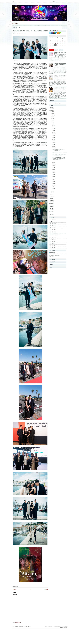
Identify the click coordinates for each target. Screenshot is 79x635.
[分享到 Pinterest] (17, 586)
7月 (52, 120)
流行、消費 (51, 223)
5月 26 (53, 133)
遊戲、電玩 (51, 237)
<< (55, 35)
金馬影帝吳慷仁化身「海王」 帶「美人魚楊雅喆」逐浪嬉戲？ (30, 31)
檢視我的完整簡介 (51, 256)
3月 (52, 192)
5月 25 (53, 135)
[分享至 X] (15, 586)
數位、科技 (51, 241)
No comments (23, 33)
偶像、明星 (51, 231)
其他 (19, 27)
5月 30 (53, 126)
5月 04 (53, 183)
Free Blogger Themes (64, 626)
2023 (51, 198)
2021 (51, 201)
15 (62, 41)
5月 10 (53, 172)
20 (57, 43)
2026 (51, 107)
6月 (52, 122)
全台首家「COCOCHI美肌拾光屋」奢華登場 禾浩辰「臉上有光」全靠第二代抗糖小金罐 (60, 76)
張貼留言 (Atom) (18, 622)
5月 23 (53, 139)
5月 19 (53, 146)
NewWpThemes (50, 626)
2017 (51, 208)
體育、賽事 (15, 27)
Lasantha (59, 626)
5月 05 (53, 181)
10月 (52, 115)
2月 (52, 194)
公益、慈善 (51, 219)
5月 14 (53, 165)
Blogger (29, 626)
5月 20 (53, 144)
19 (55, 43)
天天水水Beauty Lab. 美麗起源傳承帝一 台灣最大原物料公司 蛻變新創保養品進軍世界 (60, 64)
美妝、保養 (51, 225)
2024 (51, 110)
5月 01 (53, 188)
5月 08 (53, 176)
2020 (51, 203)
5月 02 (53, 186)
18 (52, 43)
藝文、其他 (51, 245)
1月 (52, 196)
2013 (51, 214)
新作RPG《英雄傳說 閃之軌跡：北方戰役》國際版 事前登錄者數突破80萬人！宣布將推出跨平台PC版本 (59, 158)
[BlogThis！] (14, 586)
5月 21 (53, 142)
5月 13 (53, 167)
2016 (51, 209)
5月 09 (53, 174)
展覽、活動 (51, 227)
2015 (51, 211)
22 (62, 43)
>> (59, 35)
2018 (51, 206)
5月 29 (53, 128)
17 (50, 43)
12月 (52, 111)
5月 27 (53, 132)
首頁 (13, 1)
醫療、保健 (51, 243)
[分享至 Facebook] (16, 586)
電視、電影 (18, 33)
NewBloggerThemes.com (63, 627)
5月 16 (53, 162)
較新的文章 (14, 589)
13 (57, 41)
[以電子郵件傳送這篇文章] (13, 586)
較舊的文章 (46, 589)
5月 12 (53, 169)
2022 (51, 200)
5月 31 (53, 125)
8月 (52, 118)
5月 (52, 123)
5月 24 (53, 137)
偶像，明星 (51, 229)
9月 (52, 116)
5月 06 (53, 179)
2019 (51, 205)
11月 (52, 113)
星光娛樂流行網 (52, 252)
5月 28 (53, 130)
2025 (51, 108)
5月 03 (53, 185)
